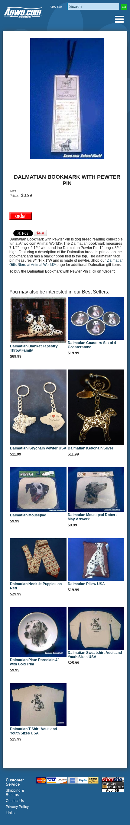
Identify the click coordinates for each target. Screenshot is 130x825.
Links (10, 813)
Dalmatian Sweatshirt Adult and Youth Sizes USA (95, 655)
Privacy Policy (17, 807)
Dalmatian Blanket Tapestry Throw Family (34, 348)
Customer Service (15, 782)
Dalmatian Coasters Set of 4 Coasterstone (92, 345)
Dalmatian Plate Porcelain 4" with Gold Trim (34, 662)
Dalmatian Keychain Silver (90, 448)
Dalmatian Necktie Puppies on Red (36, 586)
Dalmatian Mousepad (28, 515)
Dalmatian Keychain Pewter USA (38, 448)
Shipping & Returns (15, 792)
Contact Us (15, 801)
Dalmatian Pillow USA (86, 584)
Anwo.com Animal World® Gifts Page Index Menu (119, 19)
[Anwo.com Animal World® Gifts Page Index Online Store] (23, 11)
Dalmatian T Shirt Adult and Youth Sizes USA (33, 731)
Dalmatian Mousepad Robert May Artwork (92, 517)
